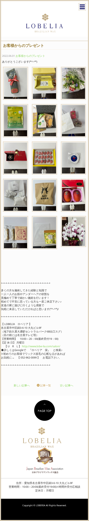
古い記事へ (66, 385)
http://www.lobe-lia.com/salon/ (41, 346)
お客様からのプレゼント (30, 56)
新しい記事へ (22, 385)
